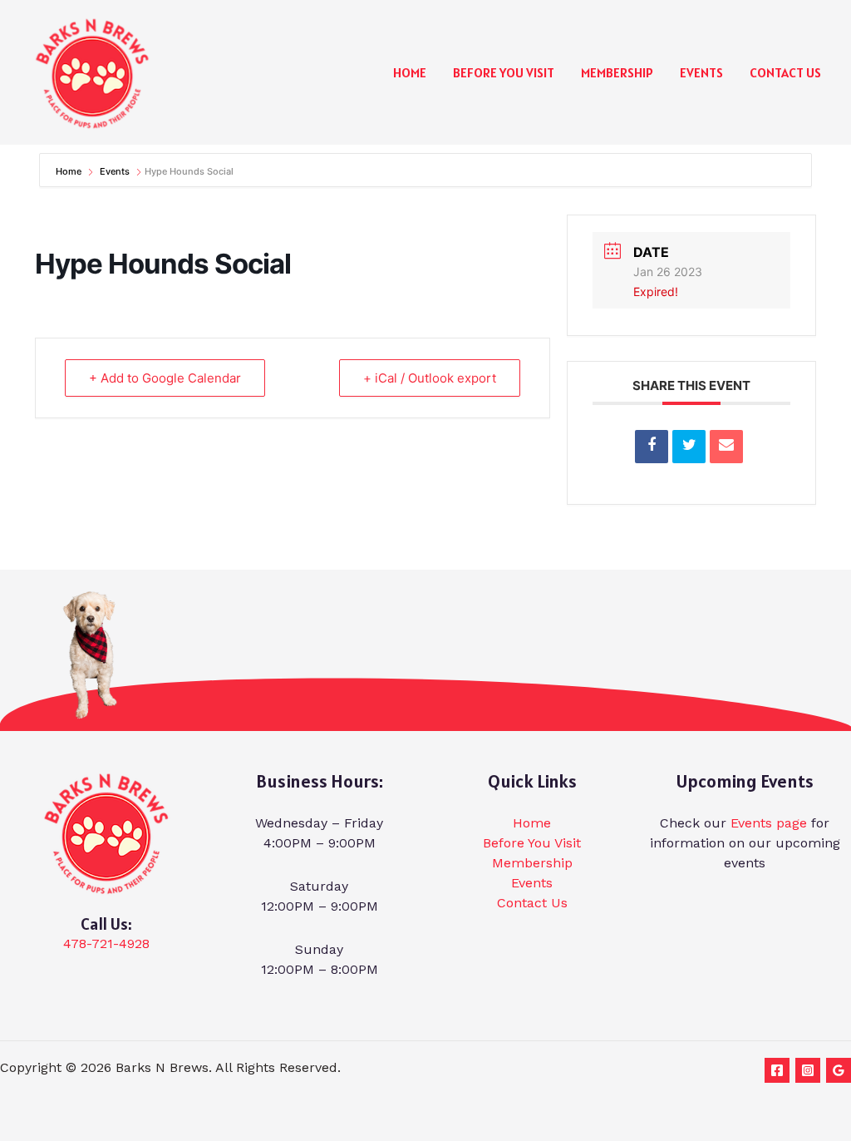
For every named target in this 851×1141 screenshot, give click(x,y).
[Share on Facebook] (651, 446)
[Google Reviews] (838, 1070)
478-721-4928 (106, 943)
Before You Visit (503, 72)
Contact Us (785, 72)
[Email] (726, 446)
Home (409, 72)
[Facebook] (777, 1070)
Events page (768, 823)
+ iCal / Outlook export (429, 378)
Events (701, 72)
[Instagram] (807, 1070)
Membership (617, 72)
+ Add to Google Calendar (165, 378)
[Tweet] (689, 446)
